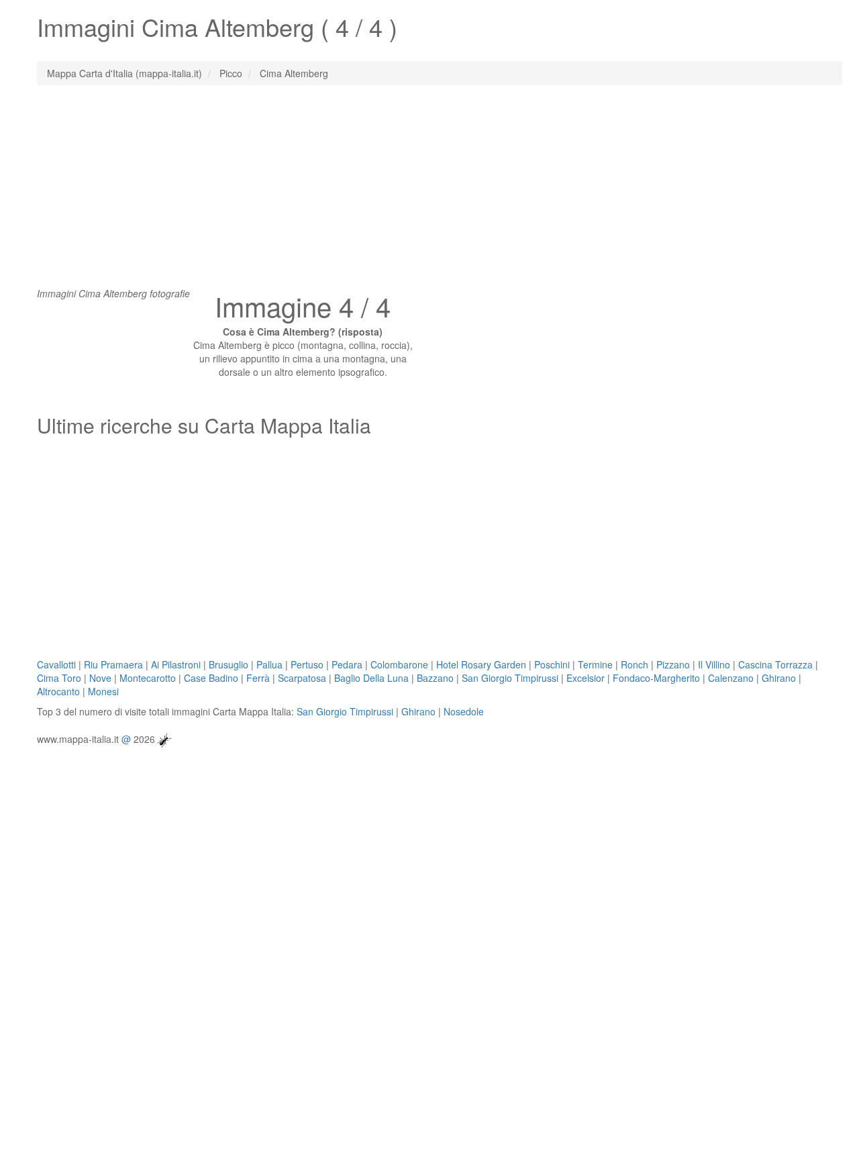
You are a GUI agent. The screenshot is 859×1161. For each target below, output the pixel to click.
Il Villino (714, 664)
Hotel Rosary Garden (481, 664)
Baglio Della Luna (371, 678)
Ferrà (258, 678)
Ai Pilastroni (176, 664)
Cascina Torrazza (775, 664)
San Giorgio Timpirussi (510, 678)
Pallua (269, 664)
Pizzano (673, 664)
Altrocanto (58, 691)
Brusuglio (228, 664)
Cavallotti (56, 664)
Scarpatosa (302, 678)
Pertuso (307, 664)
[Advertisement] (429, 193)
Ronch (634, 664)
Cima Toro (59, 678)
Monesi (103, 691)
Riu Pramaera (113, 664)
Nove (100, 678)
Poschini (552, 664)
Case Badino (211, 678)
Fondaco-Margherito (656, 678)
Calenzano (731, 678)
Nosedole (464, 711)
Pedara (347, 664)
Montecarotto (147, 678)
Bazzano (435, 678)
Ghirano (779, 678)
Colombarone (399, 664)
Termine (595, 664)
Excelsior (585, 678)
